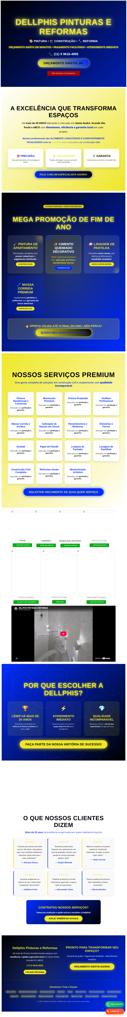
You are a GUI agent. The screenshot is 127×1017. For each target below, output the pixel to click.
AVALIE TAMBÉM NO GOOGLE (63, 918)
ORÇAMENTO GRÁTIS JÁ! (63, 63)
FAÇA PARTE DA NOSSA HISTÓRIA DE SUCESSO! (63, 744)
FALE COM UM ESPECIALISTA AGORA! (63, 174)
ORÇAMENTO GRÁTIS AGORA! (92, 966)
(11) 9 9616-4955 (35, 965)
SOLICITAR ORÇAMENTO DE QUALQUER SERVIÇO (63, 492)
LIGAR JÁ (114, 1011)
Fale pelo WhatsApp (34, 972)
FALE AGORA (117, 1004)
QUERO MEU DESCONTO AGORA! (63, 332)
